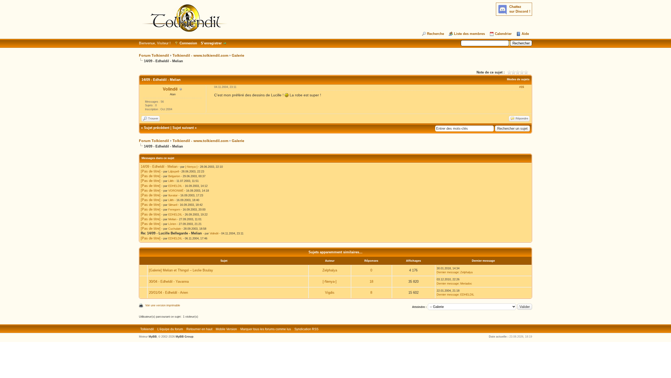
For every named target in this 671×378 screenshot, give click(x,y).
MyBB (153, 336)
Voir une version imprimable (162, 305)
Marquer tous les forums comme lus (265, 329)
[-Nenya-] (191, 166)
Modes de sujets (518, 79)
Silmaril (172, 204)
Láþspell (173, 171)
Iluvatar (173, 195)
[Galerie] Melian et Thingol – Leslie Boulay (181, 270)
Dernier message (448, 272)
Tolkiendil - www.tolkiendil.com (200, 55)
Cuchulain (174, 228)
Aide (525, 34)
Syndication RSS (306, 329)
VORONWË (175, 190)
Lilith (171, 180)
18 (371, 282)
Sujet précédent (156, 128)
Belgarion (174, 176)
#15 (521, 86)
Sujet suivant (183, 128)
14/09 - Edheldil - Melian (159, 167)
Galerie (238, 55)
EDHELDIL (175, 185)
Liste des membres (469, 34)
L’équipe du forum (170, 329)
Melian (172, 219)
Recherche (435, 34)
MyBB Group (184, 336)
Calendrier (503, 34)
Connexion (188, 43)
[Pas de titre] (150, 171)
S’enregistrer (211, 43)
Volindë (170, 89)
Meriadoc (466, 283)
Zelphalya (329, 270)
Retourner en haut (199, 329)
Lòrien (172, 223)
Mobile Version (226, 329)
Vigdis (329, 293)
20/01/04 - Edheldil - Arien (168, 293)
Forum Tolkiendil (154, 55)
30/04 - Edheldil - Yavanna (169, 282)
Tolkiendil (147, 329)
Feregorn (174, 209)
